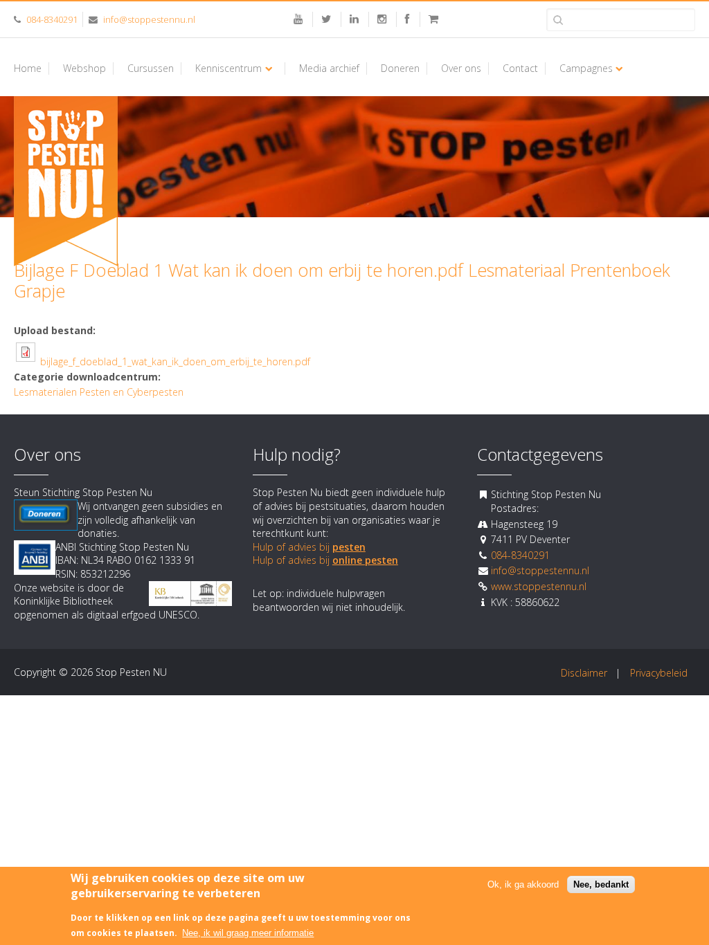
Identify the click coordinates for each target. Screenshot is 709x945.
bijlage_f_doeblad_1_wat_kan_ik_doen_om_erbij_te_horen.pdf (175, 361)
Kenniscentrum (228, 68)
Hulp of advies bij (309, 546)
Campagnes (586, 68)
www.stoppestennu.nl (538, 586)
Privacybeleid (659, 672)
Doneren (400, 68)
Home (28, 68)
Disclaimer (584, 672)
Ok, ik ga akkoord (523, 884)
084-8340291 (52, 19)
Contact (520, 68)
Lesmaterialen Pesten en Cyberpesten (98, 391)
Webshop (84, 68)
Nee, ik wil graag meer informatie (248, 933)
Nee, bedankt (601, 884)
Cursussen (150, 68)
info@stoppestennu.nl (149, 19)
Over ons (461, 68)
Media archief (329, 68)
